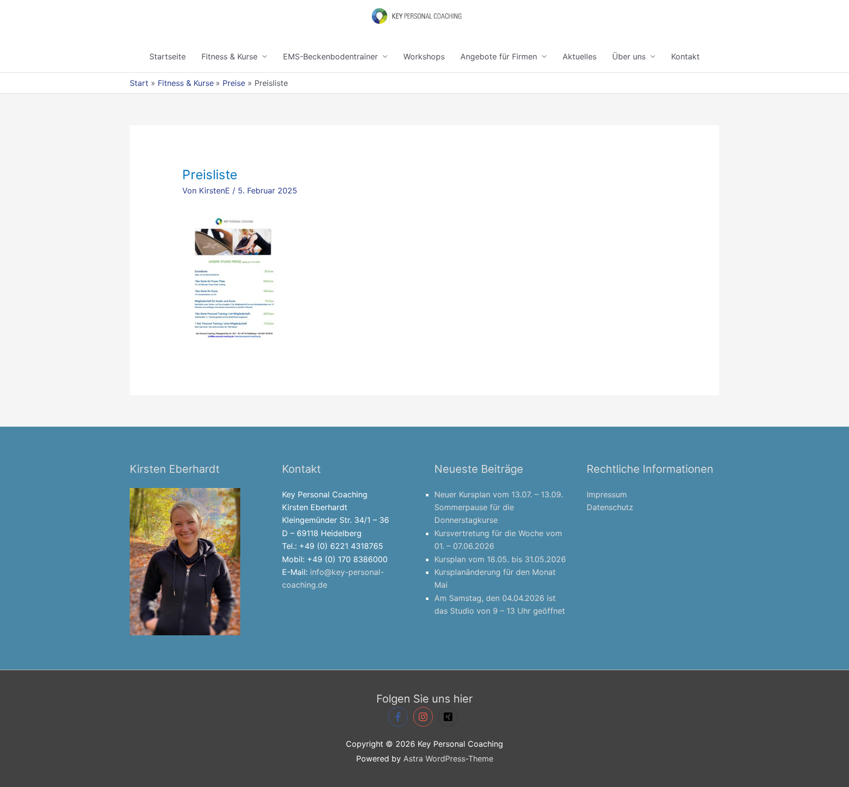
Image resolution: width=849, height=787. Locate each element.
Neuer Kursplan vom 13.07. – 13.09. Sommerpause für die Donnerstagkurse (498, 507)
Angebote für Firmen (498, 56)
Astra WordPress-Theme (448, 758)
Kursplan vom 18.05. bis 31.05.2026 (500, 559)
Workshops (424, 56)
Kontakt (685, 56)
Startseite (167, 56)
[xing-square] (449, 717)
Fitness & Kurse (229, 56)
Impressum (607, 494)
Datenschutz (610, 507)
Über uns (629, 56)
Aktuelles (579, 56)
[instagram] (424, 717)
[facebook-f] (399, 717)
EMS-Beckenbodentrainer (330, 56)
